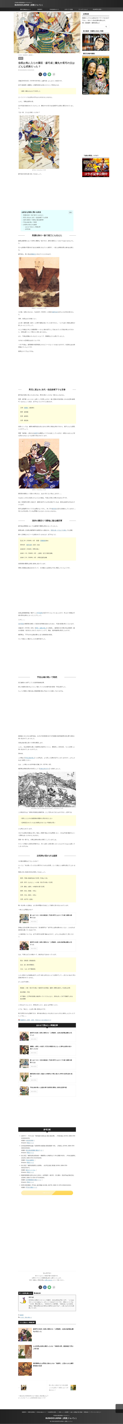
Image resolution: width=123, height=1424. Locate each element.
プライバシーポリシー (95, 1412)
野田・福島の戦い (41, 628)
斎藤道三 (33, 254)
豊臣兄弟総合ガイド (25, 9)
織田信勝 (29, 545)
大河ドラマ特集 (69, 9)
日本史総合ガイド (54, 9)
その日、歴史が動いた (26, 1317)
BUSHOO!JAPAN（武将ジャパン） (29, 5)
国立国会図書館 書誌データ (34, 1150)
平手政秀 (39, 613)
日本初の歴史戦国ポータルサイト (61, 1415)
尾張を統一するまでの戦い (59, 530)
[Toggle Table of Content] (69, 212)
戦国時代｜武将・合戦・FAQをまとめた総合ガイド (35, 1020)
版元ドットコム (30, 1170)
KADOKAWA (29, 1140)
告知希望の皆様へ (97, 9)
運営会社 (86, 1412)
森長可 (36, 433)
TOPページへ (46, 1193)
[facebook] (45, 74)
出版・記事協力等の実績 (76, 1412)
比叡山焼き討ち (44, 768)
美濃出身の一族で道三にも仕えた (33, 215)
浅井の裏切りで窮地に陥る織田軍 (33, 220)
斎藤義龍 (43, 540)
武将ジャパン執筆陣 (63, 1412)
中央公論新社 (30, 1160)
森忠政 (54, 509)
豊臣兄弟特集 (31, 1412)
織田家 (22, 1315)
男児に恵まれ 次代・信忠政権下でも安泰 (35, 217)
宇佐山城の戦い (29, 758)
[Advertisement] (47, 195)
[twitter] (40, 74)
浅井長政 (21, 624)
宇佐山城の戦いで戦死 (30, 222)
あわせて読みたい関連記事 (32, 227)
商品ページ (30, 1143)
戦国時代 (40, 9)
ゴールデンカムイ (83, 9)
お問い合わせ (48, 1280)
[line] (49, 74)
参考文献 (27, 229)
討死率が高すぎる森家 (30, 224)
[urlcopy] (54, 74)
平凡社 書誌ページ (31, 1187)
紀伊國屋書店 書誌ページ (33, 1180)
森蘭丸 (26, 408)
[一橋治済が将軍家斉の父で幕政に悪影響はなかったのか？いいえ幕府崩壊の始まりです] (32, 1387)
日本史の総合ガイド (41, 1412)
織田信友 (55, 312)
